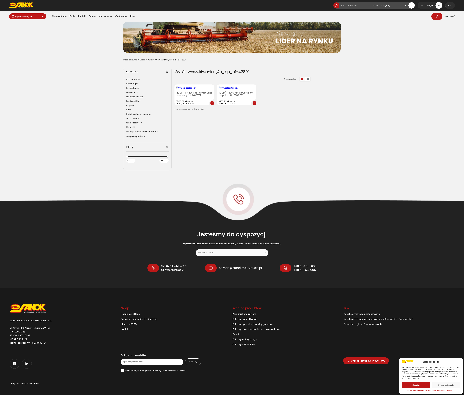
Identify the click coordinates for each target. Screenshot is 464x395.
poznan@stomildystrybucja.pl (240, 268)
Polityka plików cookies (415, 390)
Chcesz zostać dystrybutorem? (368, 360)
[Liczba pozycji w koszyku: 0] (438, 5)
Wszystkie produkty (135, 136)
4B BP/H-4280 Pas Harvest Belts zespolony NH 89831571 (236, 94)
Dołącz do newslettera (134, 355)
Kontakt (125, 329)
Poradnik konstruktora (244, 313)
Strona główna (130, 59)
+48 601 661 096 (304, 270)
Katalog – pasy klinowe (244, 319)
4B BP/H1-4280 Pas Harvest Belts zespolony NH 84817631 (194, 94)
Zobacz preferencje (446, 385)
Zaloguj (429, 5)
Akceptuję (416, 385)
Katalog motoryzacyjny (244, 339)
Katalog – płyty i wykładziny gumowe (252, 324)
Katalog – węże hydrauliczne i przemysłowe (255, 329)
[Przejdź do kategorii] (411, 5)
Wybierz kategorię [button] (24, 16)
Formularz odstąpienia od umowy (139, 319)
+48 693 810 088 (305, 266)
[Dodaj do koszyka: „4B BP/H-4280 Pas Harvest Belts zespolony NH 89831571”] (254, 103)
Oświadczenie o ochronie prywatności (439, 390)
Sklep (142, 59)
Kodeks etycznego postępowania (362, 313)
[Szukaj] (336, 5)
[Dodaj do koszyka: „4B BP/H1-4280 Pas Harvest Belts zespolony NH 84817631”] (212, 103)
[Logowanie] (422, 5)
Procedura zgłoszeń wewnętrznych (363, 324)
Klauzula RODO (129, 324)
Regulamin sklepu (130, 313)
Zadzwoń (450, 16)
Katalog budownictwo (244, 344)
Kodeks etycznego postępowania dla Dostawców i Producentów (378, 319)
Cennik (236, 334)
